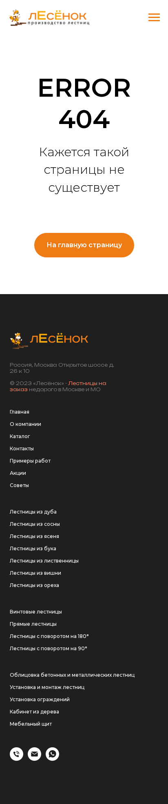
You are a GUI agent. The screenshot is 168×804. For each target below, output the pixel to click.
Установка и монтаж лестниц (47, 687)
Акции (18, 473)
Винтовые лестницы (36, 612)
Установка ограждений (40, 699)
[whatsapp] (52, 758)
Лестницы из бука (33, 548)
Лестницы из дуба (33, 512)
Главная (19, 412)
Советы (19, 485)
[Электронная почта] (34, 758)
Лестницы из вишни (35, 573)
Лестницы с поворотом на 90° (48, 648)
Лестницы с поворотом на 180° (49, 636)
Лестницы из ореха (34, 585)
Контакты (22, 448)
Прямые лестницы (33, 624)
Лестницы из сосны (35, 524)
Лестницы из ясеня (34, 536)
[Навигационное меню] (154, 17)
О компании (25, 424)
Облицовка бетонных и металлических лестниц (72, 675)
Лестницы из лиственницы (44, 561)
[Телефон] (16, 758)
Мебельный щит (31, 724)
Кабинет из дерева (34, 712)
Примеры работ (30, 461)
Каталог (20, 436)
